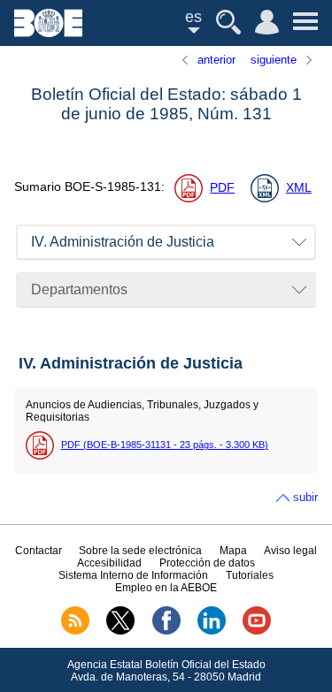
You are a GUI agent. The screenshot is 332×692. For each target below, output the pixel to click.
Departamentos (79, 289)
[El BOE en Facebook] (166, 631)
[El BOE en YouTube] (257, 631)
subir (305, 497)
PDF (222, 187)
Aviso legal (290, 550)
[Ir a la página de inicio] (48, 32)
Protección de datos (207, 563)
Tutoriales (250, 575)
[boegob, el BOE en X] (120, 631)
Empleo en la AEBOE (166, 588)
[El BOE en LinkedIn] (211, 631)
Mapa (233, 550)
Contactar (38, 550)
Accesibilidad (109, 563)
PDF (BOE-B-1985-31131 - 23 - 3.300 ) (164, 444)
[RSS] (75, 631)
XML (299, 187)
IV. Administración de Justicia (122, 241)
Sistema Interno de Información (133, 575)
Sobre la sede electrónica (140, 550)
